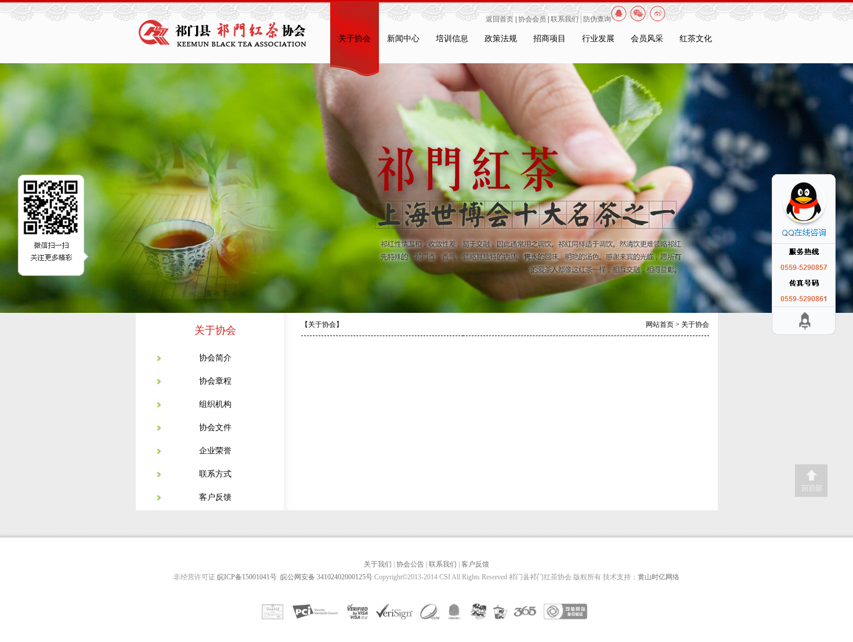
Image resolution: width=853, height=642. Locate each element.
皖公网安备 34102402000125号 (326, 577)
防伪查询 (597, 19)
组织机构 (215, 404)
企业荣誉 (215, 450)
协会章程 (215, 381)
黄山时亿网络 (658, 577)
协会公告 (410, 564)
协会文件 (215, 427)
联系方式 (215, 474)
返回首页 (500, 19)
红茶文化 (695, 38)
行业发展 (598, 38)
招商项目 (549, 38)
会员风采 (647, 38)
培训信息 (452, 38)
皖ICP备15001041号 (248, 577)
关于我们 (378, 564)
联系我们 (443, 564)
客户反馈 (215, 497)
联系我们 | (567, 19)
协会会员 (532, 19)
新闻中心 (403, 38)
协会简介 (215, 358)
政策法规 (501, 38)
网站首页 (660, 324)
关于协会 (354, 38)
